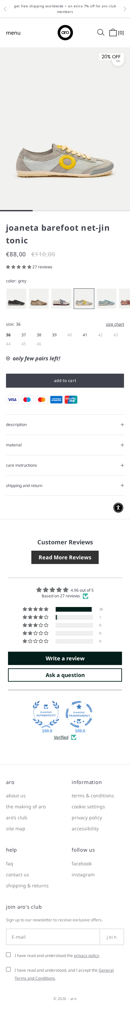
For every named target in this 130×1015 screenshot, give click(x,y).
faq (9, 863)
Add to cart (65, 380)
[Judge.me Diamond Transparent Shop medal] (79, 714)
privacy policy (87, 817)
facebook (82, 863)
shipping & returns (27, 885)
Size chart (115, 324)
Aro (73, 998)
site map (15, 828)
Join (112, 937)
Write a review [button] (65, 658)
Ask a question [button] (65, 675)
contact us (17, 874)
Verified (61, 737)
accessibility (85, 828)
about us (16, 795)
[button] (19, 267)
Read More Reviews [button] (65, 557)
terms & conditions (93, 795)
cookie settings (88, 806)
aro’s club (16, 817)
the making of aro (26, 806)
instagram (83, 874)
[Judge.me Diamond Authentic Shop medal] (46, 714)
